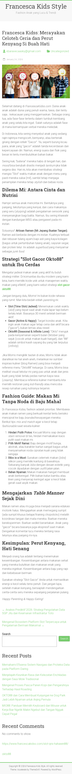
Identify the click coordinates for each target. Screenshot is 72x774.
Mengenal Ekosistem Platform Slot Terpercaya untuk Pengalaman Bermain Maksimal (34, 623)
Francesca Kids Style (36, 6)
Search (6, 634)
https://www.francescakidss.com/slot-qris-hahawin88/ (35, 743)
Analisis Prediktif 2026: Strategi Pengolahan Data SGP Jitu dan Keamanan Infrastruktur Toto (33, 611)
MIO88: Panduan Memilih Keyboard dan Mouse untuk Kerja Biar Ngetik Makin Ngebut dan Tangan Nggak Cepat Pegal (34, 710)
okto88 (6, 754)
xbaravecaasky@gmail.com (23, 51)
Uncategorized (60, 51)
